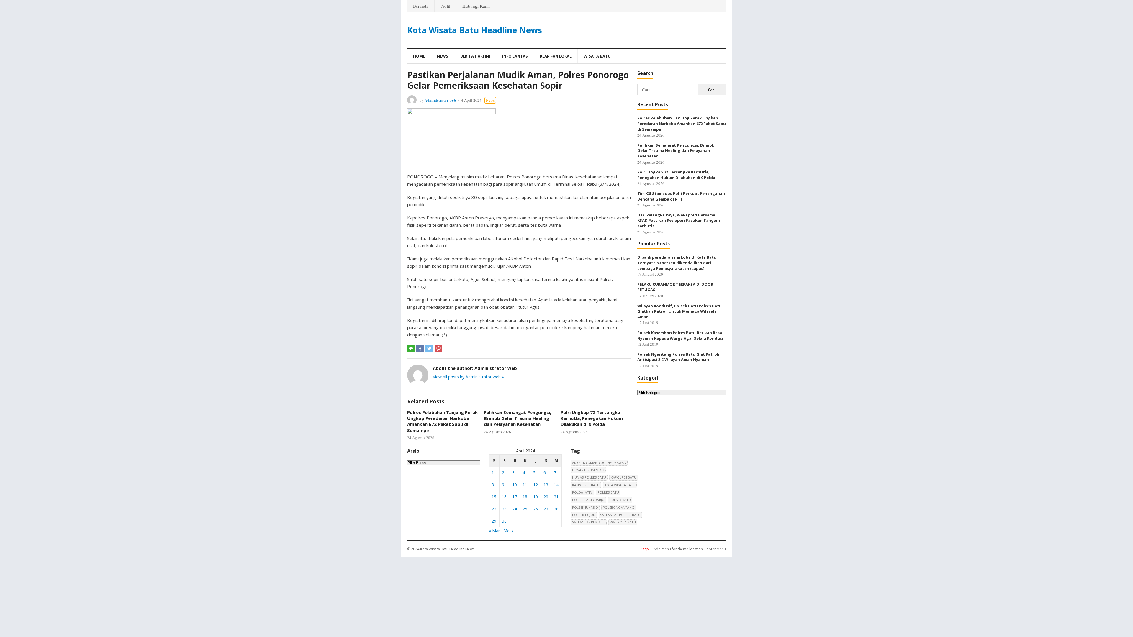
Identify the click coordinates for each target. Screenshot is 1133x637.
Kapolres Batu (623, 477)
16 (504, 497)
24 (514, 509)
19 (535, 497)
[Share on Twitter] (429, 348)
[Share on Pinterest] (438, 348)
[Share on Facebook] (420, 348)
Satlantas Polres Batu (620, 515)
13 (545, 484)
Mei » (508, 530)
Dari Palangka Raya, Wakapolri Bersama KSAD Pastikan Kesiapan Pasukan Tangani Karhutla (678, 220)
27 (545, 509)
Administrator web (440, 100)
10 (514, 484)
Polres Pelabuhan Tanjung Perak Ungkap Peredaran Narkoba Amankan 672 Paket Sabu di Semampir (442, 421)
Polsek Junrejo (585, 507)
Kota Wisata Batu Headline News (474, 30)
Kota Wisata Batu (619, 485)
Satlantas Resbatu (588, 522)
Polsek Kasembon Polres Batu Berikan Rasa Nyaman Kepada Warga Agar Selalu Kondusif (681, 335)
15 (494, 497)
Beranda (420, 6)
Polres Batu (608, 492)
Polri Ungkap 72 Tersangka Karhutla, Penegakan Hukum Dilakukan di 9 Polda (592, 418)
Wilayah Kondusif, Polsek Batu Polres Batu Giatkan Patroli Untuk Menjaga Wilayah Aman (679, 311)
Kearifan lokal (556, 56)
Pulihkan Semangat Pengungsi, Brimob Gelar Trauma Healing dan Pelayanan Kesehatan (517, 418)
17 (514, 497)
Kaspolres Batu (586, 485)
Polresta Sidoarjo (588, 500)
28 (556, 509)
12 (535, 484)
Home (419, 56)
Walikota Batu (623, 522)
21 (556, 497)
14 (556, 484)
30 (504, 521)
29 (494, 521)
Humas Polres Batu (589, 477)
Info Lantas (515, 56)
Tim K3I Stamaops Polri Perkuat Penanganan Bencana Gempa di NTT (681, 196)
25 (525, 509)
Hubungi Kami (476, 6)
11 (525, 484)
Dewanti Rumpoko (588, 470)
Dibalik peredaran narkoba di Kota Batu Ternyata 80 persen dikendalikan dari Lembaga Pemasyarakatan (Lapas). (676, 263)
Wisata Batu (597, 56)
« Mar (494, 530)
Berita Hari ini (475, 56)
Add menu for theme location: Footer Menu (683, 548)
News (442, 56)
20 (545, 497)
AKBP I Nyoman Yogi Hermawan (599, 462)
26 (535, 509)
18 (525, 497)
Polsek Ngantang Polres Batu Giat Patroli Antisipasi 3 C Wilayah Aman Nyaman (678, 357)
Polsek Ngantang (618, 507)
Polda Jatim (582, 492)
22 (494, 509)
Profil (445, 6)
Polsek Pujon (583, 515)
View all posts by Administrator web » (468, 377)
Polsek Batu (620, 500)
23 (504, 509)
